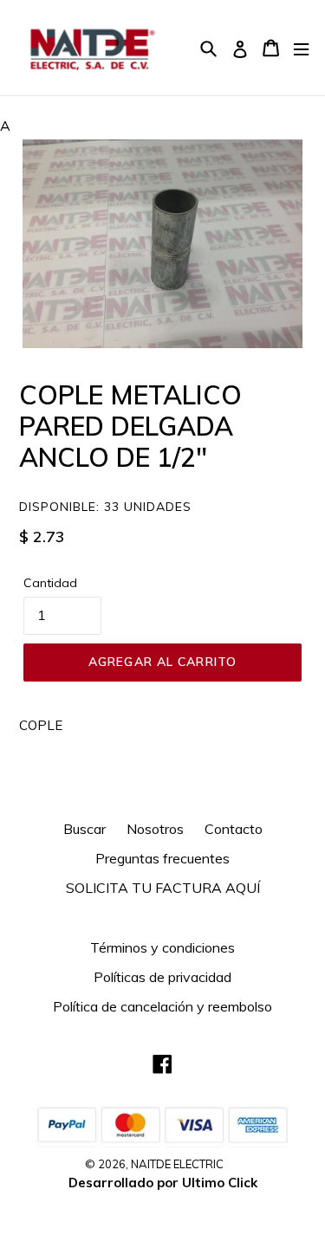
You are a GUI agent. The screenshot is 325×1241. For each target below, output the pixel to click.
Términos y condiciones (162, 947)
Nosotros (155, 828)
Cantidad (50, 583)
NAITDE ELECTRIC (177, 1164)
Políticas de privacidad (162, 977)
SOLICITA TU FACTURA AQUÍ (163, 887)
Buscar (84, 828)
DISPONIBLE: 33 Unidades (105, 506)
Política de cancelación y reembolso (162, 1006)
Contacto (234, 828)
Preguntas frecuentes (162, 858)
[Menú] (301, 48)
